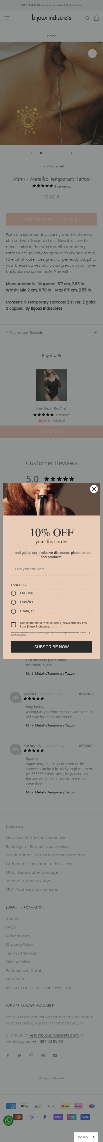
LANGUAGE (19, 585)
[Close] (94, 489)
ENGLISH (26, 593)
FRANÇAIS (27, 611)
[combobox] (86, 1137)
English (82, 1137)
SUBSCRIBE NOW (51, 647)
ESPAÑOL (27, 602)
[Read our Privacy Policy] (89, 634)
